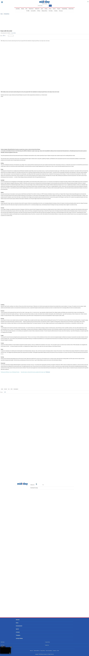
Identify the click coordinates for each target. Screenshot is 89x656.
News (26, 8)
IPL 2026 (27, 10)
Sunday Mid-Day (64, 8)
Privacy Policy (42, 650)
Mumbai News (6, 13)
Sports (42, 8)
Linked (7, 35)
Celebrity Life (37, 8)
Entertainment (31, 8)
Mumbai (22, 8)
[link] (2, 646)
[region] (44, 22)
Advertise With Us (37, 650)
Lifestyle (46, 8)
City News (55, 10)
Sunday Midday (19, 638)
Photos (50, 8)
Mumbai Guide (71, 8)
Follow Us (11, 35)
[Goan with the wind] (5, 650)
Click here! (48, 372)
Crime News (51, 10)
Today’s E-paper (44, 3)
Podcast (54, 8)
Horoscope (61, 10)
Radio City (47, 645)
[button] (8, 2)
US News (38, 10)
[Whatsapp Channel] (8, 38)
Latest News (18, 8)
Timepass (58, 8)
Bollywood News (44, 10)
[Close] (11, 647)
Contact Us (54, 650)
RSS (58, 650)
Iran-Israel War (33, 10)
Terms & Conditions (49, 650)
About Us (31, 650)
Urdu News (2, 645)
